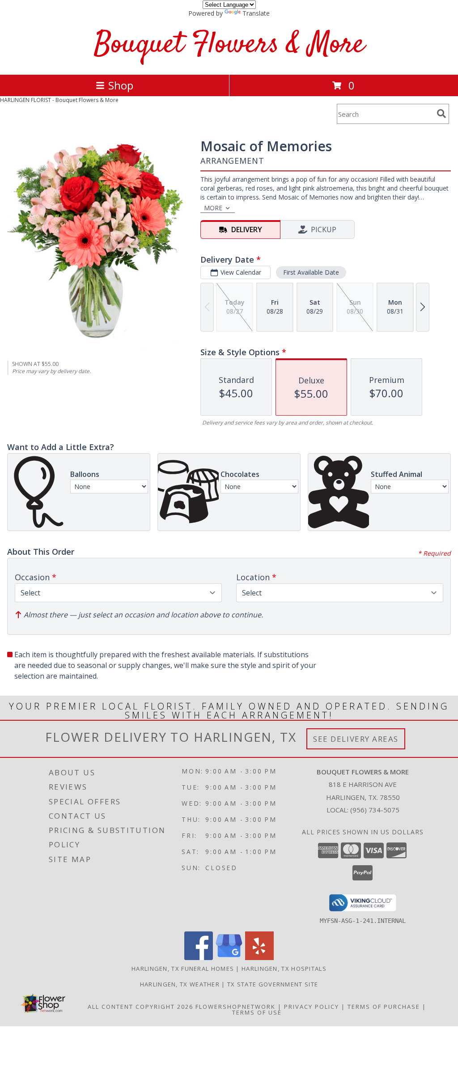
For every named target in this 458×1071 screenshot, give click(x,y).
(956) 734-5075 (374, 809)
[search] (441, 114)
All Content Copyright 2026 (140, 1007)
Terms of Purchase (384, 1007)
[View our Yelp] (259, 957)
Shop (120, 85)
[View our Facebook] (198, 957)
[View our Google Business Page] (229, 957)
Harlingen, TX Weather (180, 984)
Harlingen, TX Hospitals (284, 969)
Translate (256, 13)
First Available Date (311, 272)
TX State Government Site (272, 984)
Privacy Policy (311, 1007)
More (213, 208)
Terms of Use (257, 1012)
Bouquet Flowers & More (229, 45)
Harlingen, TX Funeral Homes (182, 969)
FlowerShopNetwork (235, 1007)
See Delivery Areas (356, 739)
